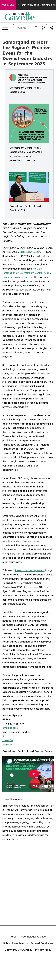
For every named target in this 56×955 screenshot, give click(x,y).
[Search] (36, 27)
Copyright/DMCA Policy (18, 949)
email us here (10, 727)
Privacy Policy (43, 949)
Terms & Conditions (42, 943)
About (13, 936)
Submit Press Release (15, 943)
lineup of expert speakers (30, 570)
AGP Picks (8, 4)
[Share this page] (51, 28)
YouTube (7, 744)
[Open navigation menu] (5, 28)
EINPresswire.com (29, 251)
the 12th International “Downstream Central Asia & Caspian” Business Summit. (26, 273)
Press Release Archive (33, 936)
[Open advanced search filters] (43, 27)
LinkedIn (7, 740)
